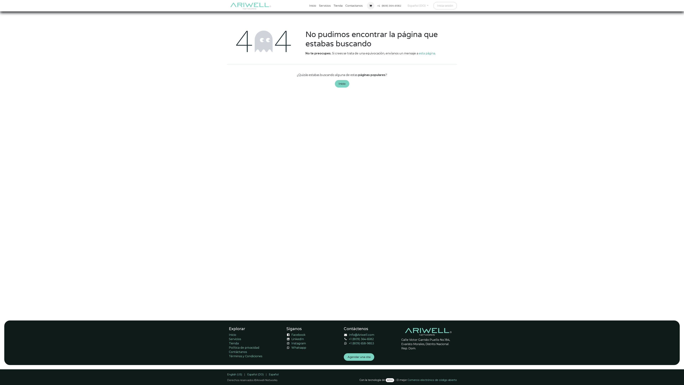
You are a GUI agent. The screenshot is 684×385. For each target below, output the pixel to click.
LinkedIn (297, 339)
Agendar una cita (359, 357)
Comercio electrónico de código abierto (432, 380)
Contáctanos (238, 352)
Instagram (298, 343)
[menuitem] (313, 5)
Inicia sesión (445, 5)
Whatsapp (298, 347)
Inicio (342, 84)
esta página (427, 53)
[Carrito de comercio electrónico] (370, 5)
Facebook (298, 335)
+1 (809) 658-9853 (361, 343)
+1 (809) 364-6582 (361, 339)
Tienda (234, 343)
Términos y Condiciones (245, 356)
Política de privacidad (244, 347)
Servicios (235, 339)
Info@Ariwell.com (361, 335)
